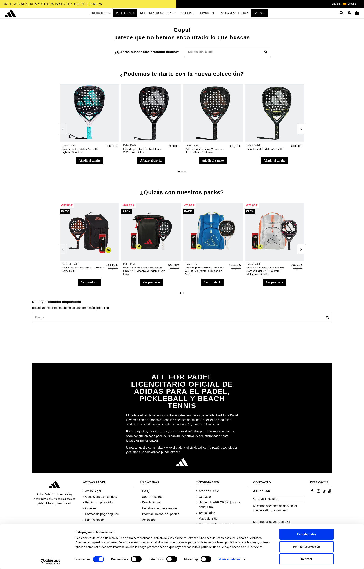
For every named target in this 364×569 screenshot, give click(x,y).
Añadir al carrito (89, 160)
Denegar (306, 558)
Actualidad (149, 519)
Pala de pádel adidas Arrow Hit (264, 149)
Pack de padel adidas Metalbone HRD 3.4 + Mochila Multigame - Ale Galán (144, 271)
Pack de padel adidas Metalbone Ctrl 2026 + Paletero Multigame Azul (204, 271)
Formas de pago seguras (102, 514)
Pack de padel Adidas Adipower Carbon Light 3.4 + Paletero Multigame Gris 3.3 (265, 271)
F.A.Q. (146, 491)
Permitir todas (306, 534)
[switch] (136, 559)
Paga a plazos (94, 519)
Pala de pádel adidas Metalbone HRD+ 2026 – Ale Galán (204, 151)
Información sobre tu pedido (160, 514)
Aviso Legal (93, 491)
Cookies (90, 508)
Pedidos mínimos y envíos (159, 508)
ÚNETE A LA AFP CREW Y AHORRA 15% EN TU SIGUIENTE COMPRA (52, 4)
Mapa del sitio (208, 518)
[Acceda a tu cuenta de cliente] (349, 13)
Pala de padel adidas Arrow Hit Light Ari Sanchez (80, 151)
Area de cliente (209, 491)
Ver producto (89, 282)
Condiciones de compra (101, 496)
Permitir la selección (306, 546)
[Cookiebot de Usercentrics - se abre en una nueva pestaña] (50, 561)
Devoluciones (151, 502)
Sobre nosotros (152, 496)
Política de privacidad (99, 502)
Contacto (205, 496)
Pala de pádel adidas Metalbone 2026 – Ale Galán (142, 151)
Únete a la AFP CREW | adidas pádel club (220, 505)
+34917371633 (268, 499)
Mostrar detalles (229, 559)
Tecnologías (207, 512)
